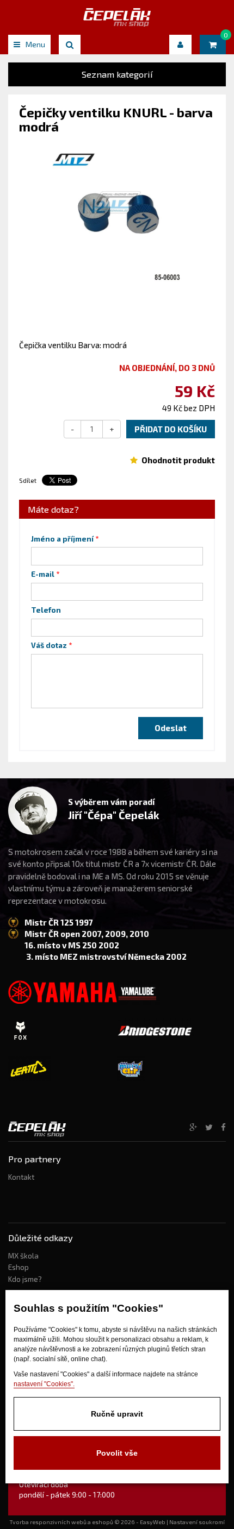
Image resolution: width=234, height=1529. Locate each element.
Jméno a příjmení (62, 538)
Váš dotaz (49, 645)
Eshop (18, 1267)
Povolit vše (117, 1453)
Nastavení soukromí (197, 1522)
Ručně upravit (117, 1414)
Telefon (46, 610)
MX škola (23, 1255)
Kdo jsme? (25, 1279)
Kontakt (21, 1177)
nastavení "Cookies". (44, 1384)
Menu (35, 44)
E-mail (42, 574)
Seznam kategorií (117, 74)
